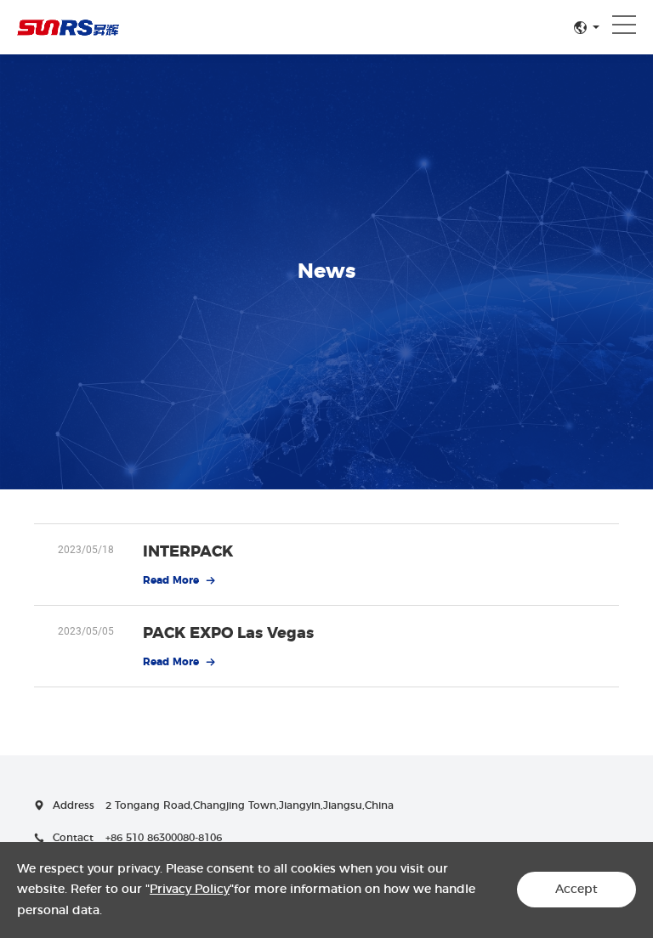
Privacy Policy (190, 890)
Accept (576, 890)
